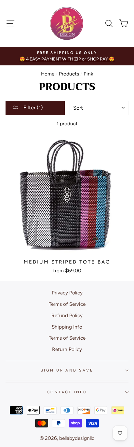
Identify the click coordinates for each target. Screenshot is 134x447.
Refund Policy (67, 315)
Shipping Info (67, 327)
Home (47, 74)
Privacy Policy (67, 293)
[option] (67, 56)
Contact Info (67, 392)
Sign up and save (67, 370)
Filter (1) (32, 107)
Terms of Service (67, 304)
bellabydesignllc (76, 438)
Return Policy (67, 349)
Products (69, 74)
